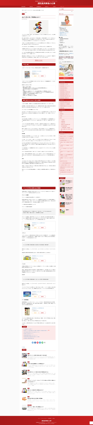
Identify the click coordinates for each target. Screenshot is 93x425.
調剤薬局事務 (23, 6)
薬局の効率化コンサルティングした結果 (66, 138)
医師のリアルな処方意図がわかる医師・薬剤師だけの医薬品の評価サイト (36, 330)
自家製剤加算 (63, 121)
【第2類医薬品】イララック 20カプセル (37, 255)
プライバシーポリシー (44, 418)
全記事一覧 (46, 6)
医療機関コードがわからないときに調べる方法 (66, 158)
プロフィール (62, 6)
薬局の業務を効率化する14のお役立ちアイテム (31, 332)
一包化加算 (62, 119)
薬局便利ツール (63, 132)
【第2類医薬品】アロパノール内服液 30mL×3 (38, 222)
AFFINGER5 (52, 423)
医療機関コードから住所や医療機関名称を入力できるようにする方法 (66, 155)
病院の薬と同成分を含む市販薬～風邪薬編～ (35, 398)
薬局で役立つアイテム (63, 35)
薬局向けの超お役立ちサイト (29, 333)
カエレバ (35, 72)
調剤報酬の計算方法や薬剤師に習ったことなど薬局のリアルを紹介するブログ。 (46, 422)
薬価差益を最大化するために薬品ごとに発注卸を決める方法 (66, 168)
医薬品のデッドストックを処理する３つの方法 (66, 152)
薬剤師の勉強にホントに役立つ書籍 (65, 170)
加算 (61, 117)
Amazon (35, 227)
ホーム (39, 418)
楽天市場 (42, 227)
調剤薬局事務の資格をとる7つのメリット (31, 335)
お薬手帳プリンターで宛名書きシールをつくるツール (66, 146)
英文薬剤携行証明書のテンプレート (65, 140)
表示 (41, 60)
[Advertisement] (39, 179)
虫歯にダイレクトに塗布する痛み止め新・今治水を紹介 (37, 355)
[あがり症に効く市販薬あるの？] (40, 343)
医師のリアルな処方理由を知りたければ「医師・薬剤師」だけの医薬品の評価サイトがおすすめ (68, 197)
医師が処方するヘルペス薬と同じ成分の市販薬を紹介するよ (38, 371)
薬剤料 (61, 115)
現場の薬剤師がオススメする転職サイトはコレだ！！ (68, 182)
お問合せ (54, 6)
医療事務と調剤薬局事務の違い (29, 338)
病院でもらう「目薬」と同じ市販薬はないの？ (36, 406)
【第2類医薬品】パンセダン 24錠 (36, 291)
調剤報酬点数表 (39, 6)
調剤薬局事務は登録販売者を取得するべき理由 (31, 336)
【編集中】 (67, 209)
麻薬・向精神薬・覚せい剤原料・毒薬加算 (67, 130)
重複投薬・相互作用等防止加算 (65, 124)
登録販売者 (31, 6)
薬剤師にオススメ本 (63, 33)
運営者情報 (49, 418)
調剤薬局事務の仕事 (46, 3)
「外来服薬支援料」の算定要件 (65, 127)
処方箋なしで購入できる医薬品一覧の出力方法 (66, 143)
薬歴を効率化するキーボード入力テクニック (66, 134)
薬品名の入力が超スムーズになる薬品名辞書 (66, 136)
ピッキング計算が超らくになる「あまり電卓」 (66, 149)
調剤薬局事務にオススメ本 (64, 32)
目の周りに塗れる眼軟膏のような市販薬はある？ (36, 363)
